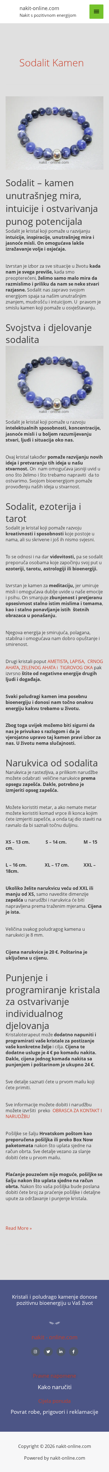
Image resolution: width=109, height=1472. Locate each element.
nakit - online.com (55, 1337)
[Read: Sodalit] (54, 132)
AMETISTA (58, 661)
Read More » (19, 1228)
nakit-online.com (39, 8)
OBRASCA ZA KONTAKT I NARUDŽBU (54, 1113)
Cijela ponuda (54, 1401)
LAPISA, (78, 661)
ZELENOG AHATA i (40, 667)
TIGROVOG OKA (76, 667)
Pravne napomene (54, 1375)
